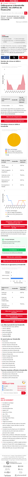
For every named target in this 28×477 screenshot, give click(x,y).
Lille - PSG (5, 414)
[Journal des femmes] (7, 466)
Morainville (5, 341)
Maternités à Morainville (8, 363)
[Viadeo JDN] (20, 472)
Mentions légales (4, 459)
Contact (6, 457)
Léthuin (22, 16)
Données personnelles (6, 458)
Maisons (3, 18)
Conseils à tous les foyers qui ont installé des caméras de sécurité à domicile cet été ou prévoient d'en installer (13, 430)
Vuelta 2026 (5, 419)
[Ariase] (7, 475)
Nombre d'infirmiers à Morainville (10, 346)
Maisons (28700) (6, 330)
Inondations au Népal (7, 403)
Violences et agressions (20, 40)
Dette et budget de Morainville (10, 356)
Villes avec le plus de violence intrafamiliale (14, 316)
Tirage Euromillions (7, 421)
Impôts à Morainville (7, 358)
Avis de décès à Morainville (9, 342)
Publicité (24, 455)
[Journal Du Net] (7, 469)
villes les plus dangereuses (16, 52)
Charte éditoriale (18, 455)
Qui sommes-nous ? (6, 455)
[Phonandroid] (20, 475)
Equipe (12, 455)
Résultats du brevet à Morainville (10, 375)
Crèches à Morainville (7, 359)
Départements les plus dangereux (14, 121)
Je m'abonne (13, 250)
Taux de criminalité (7, 38)
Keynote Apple (6, 416)
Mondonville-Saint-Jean (13, 16)
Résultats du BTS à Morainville (10, 377)
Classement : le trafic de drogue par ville (14, 321)
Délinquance (12, 3)
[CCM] (20, 466)
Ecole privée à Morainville (8, 361)
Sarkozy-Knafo (6, 404)
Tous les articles (11, 457)
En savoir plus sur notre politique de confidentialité (12, 252)
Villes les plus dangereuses (14, 117)
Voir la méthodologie (10, 113)
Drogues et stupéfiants (20, 42)
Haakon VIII (5, 410)
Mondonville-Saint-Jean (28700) (10, 326)
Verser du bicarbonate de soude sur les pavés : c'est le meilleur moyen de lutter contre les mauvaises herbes (14, 425)
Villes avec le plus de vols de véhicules (14, 261)
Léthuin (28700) (6, 328)
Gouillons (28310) (6, 334)
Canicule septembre (7, 408)
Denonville (9, 18)
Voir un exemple (21, 386)
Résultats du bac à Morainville (9, 374)
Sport (4, 388)
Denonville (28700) (7, 332)
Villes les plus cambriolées (14, 257)
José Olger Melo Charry (8, 418)
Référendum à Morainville (8, 367)
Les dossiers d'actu (8, 390)
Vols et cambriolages (19, 38)
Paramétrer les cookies (16, 458)
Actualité (6, 3)
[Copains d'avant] (7, 472)
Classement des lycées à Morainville (11, 348)
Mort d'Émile (5, 406)
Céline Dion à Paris (7, 412)
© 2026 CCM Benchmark (21, 459)
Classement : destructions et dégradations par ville (14, 222)
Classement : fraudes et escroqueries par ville (14, 227)
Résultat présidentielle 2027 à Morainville (12, 372)
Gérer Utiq (24, 458)
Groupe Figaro (12, 459)
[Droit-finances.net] (20, 469)
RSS (16, 457)
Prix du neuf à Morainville (8, 365)
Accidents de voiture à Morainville (10, 350)
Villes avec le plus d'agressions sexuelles (14, 311)
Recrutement (21, 457)
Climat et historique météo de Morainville (12, 352)
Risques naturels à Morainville (9, 344)
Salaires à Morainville (7, 354)
